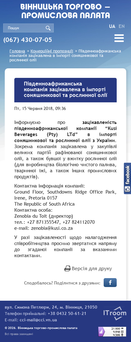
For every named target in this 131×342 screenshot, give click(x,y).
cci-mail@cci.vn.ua (38, 320)
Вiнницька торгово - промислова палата (65, 11)
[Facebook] (110, 282)
